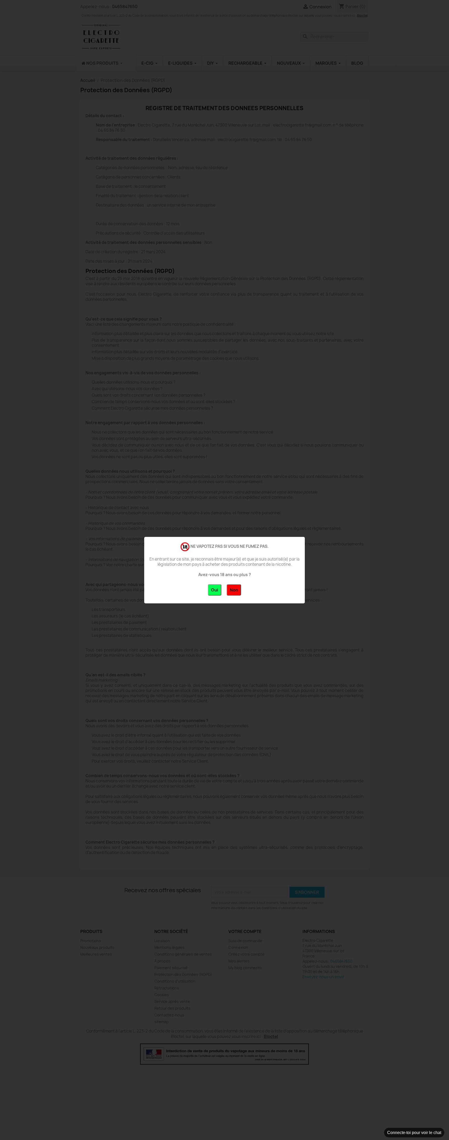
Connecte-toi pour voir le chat (414, 1132)
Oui (214, 590)
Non (234, 590)
